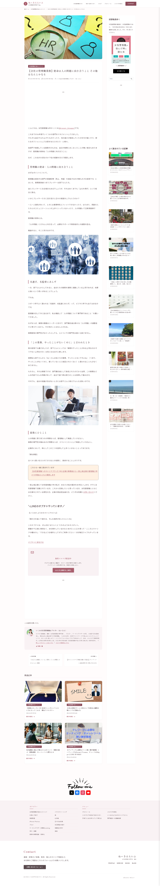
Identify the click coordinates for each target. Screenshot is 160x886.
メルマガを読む (118, 3)
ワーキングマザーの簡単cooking (40, 828)
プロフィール (108, 3)
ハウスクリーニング (61, 812)
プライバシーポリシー (129, 877)
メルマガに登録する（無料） (63, 570)
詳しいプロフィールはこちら (44, 642)
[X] (71, 792)
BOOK (127, 863)
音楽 (56, 831)
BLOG (134, 863)
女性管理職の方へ (78, 3)
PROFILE (111, 863)
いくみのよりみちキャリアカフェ (117, 815)
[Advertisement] (63, 107)
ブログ (100, 3)
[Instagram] (83, 792)
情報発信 (32, 818)
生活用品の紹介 (59, 824)
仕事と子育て (34, 815)
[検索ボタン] (131, 79)
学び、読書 (33, 831)
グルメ (32, 824)
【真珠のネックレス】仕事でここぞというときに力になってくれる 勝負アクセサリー (42, 709)
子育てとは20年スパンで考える (92, 818)
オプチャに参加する (36, 542)
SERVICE (120, 863)
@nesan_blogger (66, 128)
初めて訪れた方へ (90, 3)
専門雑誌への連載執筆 (114, 818)
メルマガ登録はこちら (62, 642)
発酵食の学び (59, 828)
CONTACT (131, 3)
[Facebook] (77, 792)
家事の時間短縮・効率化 (37, 834)
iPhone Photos (35, 821)
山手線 (57, 818)
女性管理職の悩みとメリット (36, 66)
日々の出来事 (59, 821)
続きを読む (29, 716)
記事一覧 (40, 646)
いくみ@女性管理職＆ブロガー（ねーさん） (51, 630)
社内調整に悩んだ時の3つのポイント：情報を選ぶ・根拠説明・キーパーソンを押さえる (43, 751)
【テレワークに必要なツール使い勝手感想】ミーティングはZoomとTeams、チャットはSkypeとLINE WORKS (83, 752)
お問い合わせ (88, 492)
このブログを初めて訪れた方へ (91, 815)
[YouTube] (88, 792)
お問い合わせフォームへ (35, 867)
